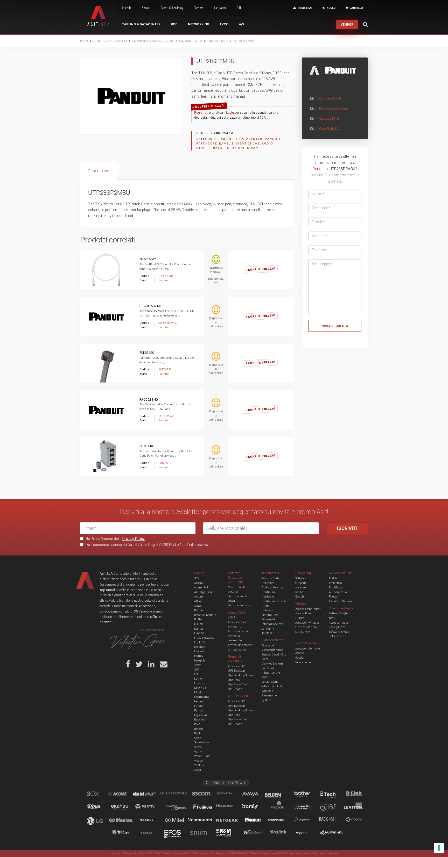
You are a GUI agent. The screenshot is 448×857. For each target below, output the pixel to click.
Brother (199, 619)
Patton (198, 710)
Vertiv (198, 751)
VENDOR (347, 24)
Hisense (199, 647)
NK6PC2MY (147, 259)
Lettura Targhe (338, 613)
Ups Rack (234, 680)
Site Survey (302, 631)
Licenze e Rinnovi (340, 601)
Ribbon (198, 729)
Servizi (146, 7)
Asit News (220, 7)
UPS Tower (235, 689)
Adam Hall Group (149, 794)
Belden (198, 610)
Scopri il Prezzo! (210, 106)
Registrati (201, 112)
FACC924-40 (148, 399)
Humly (198, 656)
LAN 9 (232, 617)
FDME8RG (147, 446)
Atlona (198, 601)
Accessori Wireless (307, 622)
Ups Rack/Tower (238, 684)
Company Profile (330, 98)
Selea (197, 738)
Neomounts (201, 696)
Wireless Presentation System (270, 695)
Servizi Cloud (270, 681)
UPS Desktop (236, 670)
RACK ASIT (331, 820)
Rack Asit (200, 719)
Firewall (334, 596)
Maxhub (149, 820)
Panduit (273, 139)
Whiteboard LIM (272, 686)
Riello (197, 733)
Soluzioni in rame (190, 40)
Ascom (198, 596)
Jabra (197, 665)
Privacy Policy (133, 539)
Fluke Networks (204, 637)
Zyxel (197, 770)
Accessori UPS (237, 666)
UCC (174, 24)
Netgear (199, 701)
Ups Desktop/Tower (240, 675)
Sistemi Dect (270, 615)
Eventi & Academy (172, 7)
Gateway (267, 610)
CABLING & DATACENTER (110, 40)
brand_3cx (97, 794)
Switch (299, 596)
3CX (197, 578)
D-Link (198, 624)
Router (299, 592)
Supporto (300, 583)
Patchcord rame (218, 40)
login (266, 264)
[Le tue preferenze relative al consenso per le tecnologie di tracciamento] (439, 848)
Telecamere (336, 636)
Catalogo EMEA (329, 118)
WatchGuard (202, 756)
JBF (196, 669)
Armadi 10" (235, 627)
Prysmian (200, 715)
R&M (197, 724)
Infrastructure (271, 672)
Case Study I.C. (329, 129)
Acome (123, 794)
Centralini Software (274, 601)
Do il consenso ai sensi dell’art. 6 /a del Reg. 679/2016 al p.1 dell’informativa (146, 545)
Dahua (198, 628)
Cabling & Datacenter (141, 24)
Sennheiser (201, 742)
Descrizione (98, 170)
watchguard (253, 833)
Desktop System (272, 663)
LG (196, 674)
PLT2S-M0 (146, 353)
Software (300, 578)
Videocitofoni (303, 662)
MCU (265, 677)
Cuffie (265, 606)
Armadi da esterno (240, 645)
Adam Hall (201, 587)
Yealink (199, 765)
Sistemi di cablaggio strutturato (152, 40)
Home (84, 40)
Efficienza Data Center (333, 108)
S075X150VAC (150, 306)
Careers (198, 7)
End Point (268, 668)
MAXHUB (200, 687)
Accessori (301, 587)
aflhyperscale (175, 794)
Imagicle (199, 660)
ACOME (199, 583)
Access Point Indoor (307, 609)
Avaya (198, 606)
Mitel (197, 692)
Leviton (199, 678)
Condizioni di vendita (325, 853)
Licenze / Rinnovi (306, 627)
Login (230, 112)
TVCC (224, 24)
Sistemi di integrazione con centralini (272, 624)
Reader (299, 657)
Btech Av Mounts (205, 615)
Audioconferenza (272, 587)
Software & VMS (339, 631)
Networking (198, 24)
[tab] (98, 171)
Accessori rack (237, 622)
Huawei (199, 651)
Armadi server (237, 649)
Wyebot (199, 760)
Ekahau (199, 633)
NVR (332, 618)
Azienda (126, 7)
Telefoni (267, 633)
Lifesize (199, 683)
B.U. (239, 7)
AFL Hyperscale (204, 592)
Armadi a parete (238, 631)
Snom (198, 747)
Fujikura (199, 642)
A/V (241, 24)
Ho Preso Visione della (115, 539)
